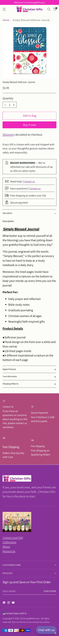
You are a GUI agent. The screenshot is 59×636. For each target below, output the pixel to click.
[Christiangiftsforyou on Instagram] (9, 603)
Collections (9, 542)
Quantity (8, 98)
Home (6, 20)
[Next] (53, 2)
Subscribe (50, 591)
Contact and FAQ (13, 538)
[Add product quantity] (13, 105)
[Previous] (6, 2)
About (6, 546)
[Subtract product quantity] (5, 105)
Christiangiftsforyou (30, 618)
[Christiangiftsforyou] (29, 9)
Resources (9, 551)
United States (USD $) (16, 613)
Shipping (8, 134)
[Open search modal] (49, 9)
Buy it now (29, 125)
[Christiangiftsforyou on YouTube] (13, 603)
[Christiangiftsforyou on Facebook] (4, 603)
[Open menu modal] (4, 9)
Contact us (29, 181)
